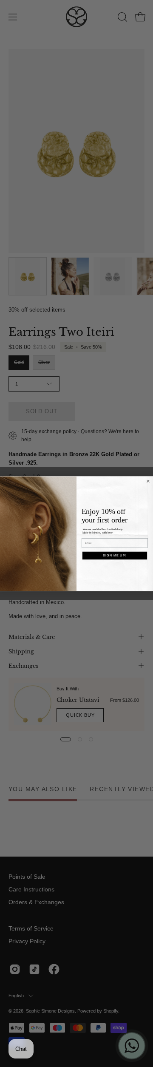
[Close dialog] (148, 481)
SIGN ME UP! (114, 555)
